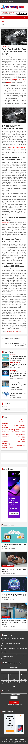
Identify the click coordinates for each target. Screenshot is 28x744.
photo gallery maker (21, 436)
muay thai (23, 431)
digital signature (10, 425)
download (16, 425)
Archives (4, 406)
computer (5, 423)
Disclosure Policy (14, 739)
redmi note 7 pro (16, 437)
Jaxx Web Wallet (5, 431)
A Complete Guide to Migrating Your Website (18, 357)
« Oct (13, 686)
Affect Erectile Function (6, 420)
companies (22, 422)
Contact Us (6, 739)
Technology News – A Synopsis (12, 338)
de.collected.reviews (13, 423)
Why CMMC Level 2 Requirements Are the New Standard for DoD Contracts (18, 374)
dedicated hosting (22, 423)
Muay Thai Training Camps (7, 432)
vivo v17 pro (23, 443)
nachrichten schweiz (21, 432)
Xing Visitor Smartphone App (7, 447)
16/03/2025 (13, 378)
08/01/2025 (13, 397)
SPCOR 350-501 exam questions (13, 331)
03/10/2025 (13, 360)
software (22, 440)
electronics (5, 427)
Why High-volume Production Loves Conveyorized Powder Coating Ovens (18, 385)
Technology (6, 46)
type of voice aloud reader (15, 443)
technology (6, 444)
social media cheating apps (7, 439)
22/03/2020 (5, 57)
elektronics (22, 427)
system (18, 441)
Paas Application (5, 436)
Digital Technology (15, 362)
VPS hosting (4, 445)
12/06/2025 (13, 367)
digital (4, 425)
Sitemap (22, 739)
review (23, 438)
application (22, 420)
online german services (20, 434)
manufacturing (15, 431)
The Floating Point (17, 704)
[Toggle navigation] (3, 17)
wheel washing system (21, 445)
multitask (15, 432)
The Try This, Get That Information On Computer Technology (14, 344)
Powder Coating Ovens (6, 437)
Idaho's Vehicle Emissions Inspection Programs (11, 429)
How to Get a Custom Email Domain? (18, 365)
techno (23, 441)
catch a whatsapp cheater (7, 421)
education (22, 425)
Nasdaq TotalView (5, 434)
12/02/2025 (13, 389)
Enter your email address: (14, 694)
